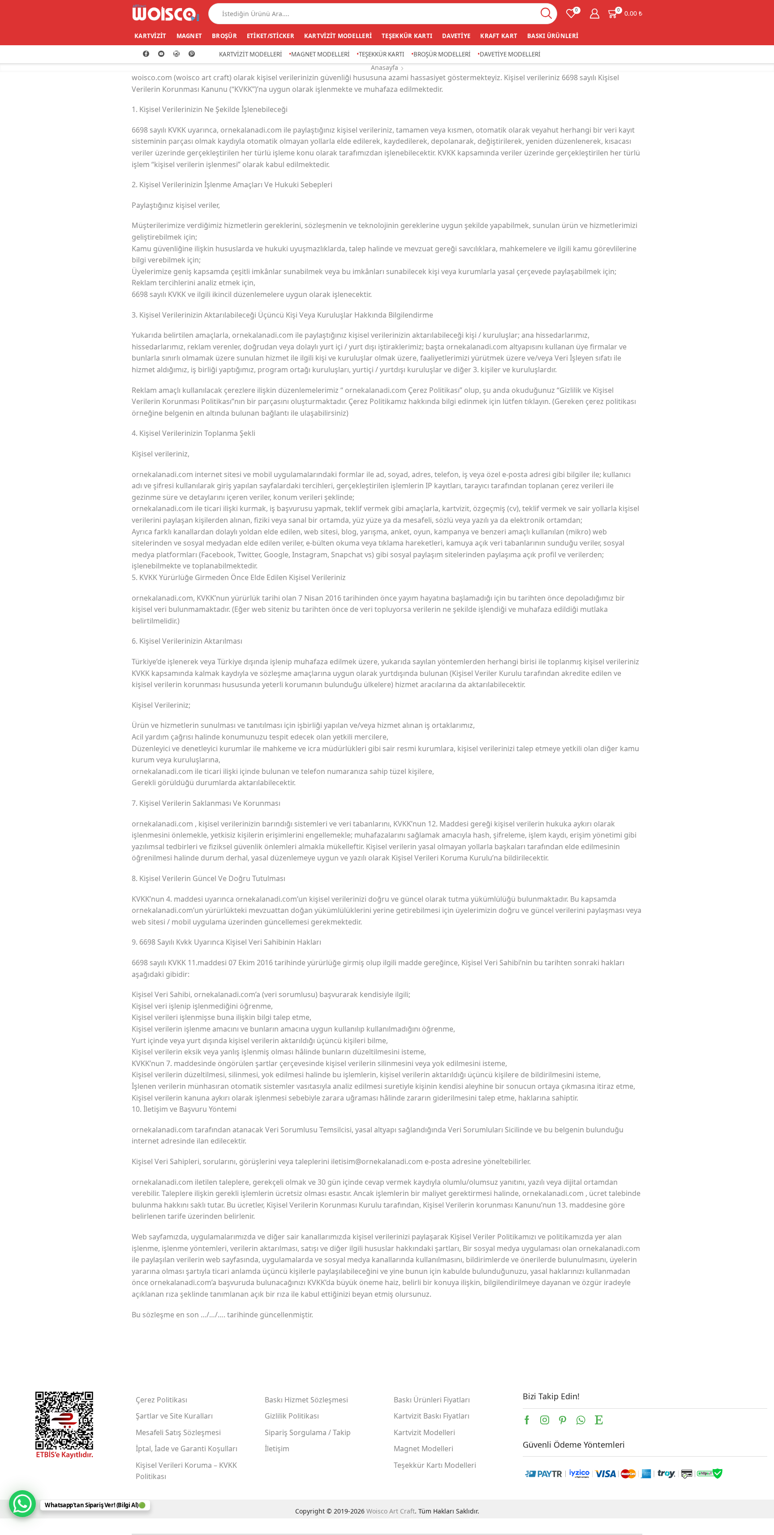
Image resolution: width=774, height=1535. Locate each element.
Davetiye (456, 36)
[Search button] (547, 14)
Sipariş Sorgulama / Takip (308, 1432)
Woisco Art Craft (390, 1511)
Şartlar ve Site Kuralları (174, 1416)
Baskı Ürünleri (552, 36)
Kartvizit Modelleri (338, 36)
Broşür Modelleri (442, 54)
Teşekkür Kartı (407, 36)
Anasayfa (384, 67)
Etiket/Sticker (270, 36)
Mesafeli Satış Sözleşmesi (178, 1432)
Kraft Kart (498, 36)
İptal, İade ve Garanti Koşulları (186, 1448)
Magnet (189, 36)
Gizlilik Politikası (292, 1416)
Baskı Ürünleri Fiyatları (432, 1400)
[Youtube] (161, 54)
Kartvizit (150, 36)
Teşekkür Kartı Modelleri (435, 1465)
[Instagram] (176, 54)
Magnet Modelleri (320, 54)
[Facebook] (146, 54)
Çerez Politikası (161, 1400)
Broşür (224, 36)
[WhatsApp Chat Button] (22, 1503)
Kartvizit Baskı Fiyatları (431, 1416)
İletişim (277, 1448)
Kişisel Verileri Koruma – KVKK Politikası (186, 1471)
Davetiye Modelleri (510, 54)
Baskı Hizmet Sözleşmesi (306, 1400)
